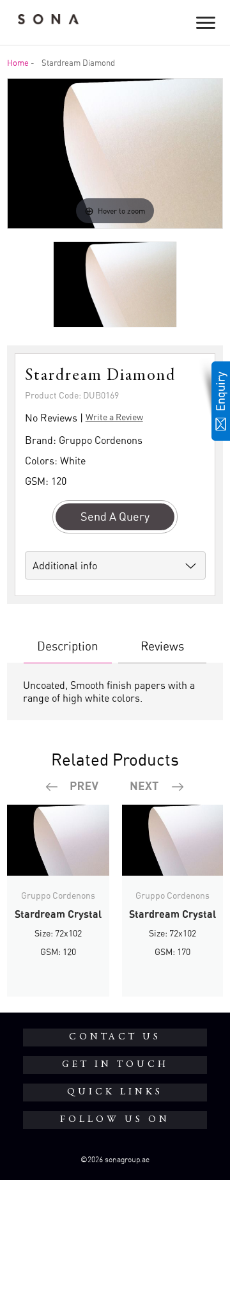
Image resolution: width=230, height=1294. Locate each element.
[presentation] (72, 787)
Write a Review (114, 416)
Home (18, 63)
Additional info (65, 565)
